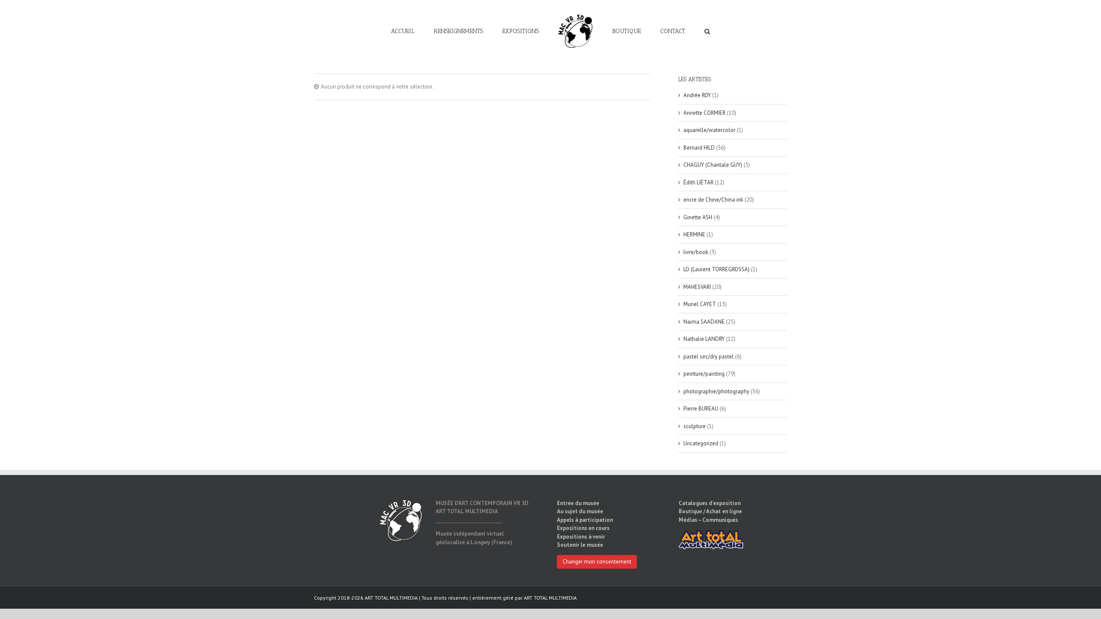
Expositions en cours (583, 528)
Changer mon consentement (597, 561)
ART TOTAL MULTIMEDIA (550, 597)
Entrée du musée (578, 503)
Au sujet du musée (580, 511)
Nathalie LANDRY (704, 339)
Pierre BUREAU (700, 408)
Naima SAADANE (704, 321)
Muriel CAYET (699, 304)
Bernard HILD (699, 147)
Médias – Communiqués (708, 520)
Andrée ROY (697, 95)
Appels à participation (585, 520)
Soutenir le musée (580, 545)
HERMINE (694, 234)
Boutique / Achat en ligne (710, 511)
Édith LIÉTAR (698, 182)
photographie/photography (716, 391)
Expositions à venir (581, 536)
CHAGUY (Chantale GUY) (712, 165)
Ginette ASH (697, 217)
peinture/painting (704, 373)
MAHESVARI (697, 287)
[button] (676, 31)
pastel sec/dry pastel (708, 356)
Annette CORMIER (704, 112)
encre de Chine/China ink (713, 199)
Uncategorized (700, 443)
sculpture (694, 426)
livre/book (695, 252)
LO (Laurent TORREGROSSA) (716, 269)
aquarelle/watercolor (709, 130)
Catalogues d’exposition (710, 503)
